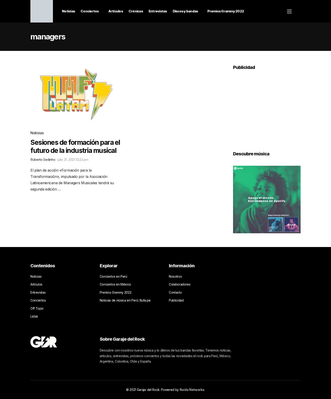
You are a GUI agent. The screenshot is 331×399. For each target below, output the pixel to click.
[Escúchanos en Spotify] (267, 199)
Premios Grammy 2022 (225, 11)
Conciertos (90, 11)
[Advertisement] (267, 107)
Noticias (68, 11)
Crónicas (136, 11)
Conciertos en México (115, 284)
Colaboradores (179, 284)
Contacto (175, 292)
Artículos (115, 11)
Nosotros (175, 276)
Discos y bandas (185, 11)
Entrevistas (158, 11)
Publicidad (176, 300)
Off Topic (37, 308)
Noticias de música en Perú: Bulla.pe (125, 300)
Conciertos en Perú (113, 276)
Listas (34, 316)
